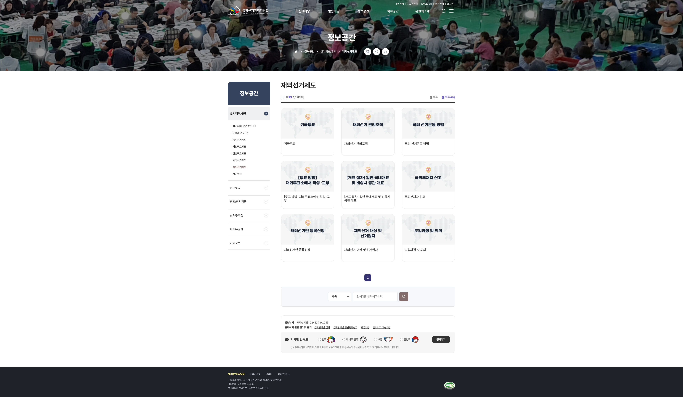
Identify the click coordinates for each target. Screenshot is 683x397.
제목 (433, 97)
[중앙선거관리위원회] (248, 10)
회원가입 (439, 3)
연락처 (269, 374)
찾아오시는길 (284, 374)
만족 (324, 339)
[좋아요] (367, 51)
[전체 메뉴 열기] (451, 11)
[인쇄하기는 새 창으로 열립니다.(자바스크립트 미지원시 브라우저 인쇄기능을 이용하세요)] (385, 51)
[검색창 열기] (444, 11)
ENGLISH (426, 3)
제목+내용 (448, 97)
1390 (261, 388)
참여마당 (304, 11)
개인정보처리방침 (236, 374)
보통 (380, 339)
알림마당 (333, 11)
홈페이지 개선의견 (381, 327)
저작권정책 (255, 374)
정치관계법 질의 (322, 327)
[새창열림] (449, 385)
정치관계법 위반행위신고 (345, 327)
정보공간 (363, 11)
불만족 (407, 339)
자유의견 (365, 327)
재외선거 (399, 3)
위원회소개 (422, 11)
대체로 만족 (352, 339)
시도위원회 (412, 3)
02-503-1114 (245, 383)
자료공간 (392, 11)
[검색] (403, 296)
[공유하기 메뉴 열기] (376, 51)
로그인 (450, 3)
